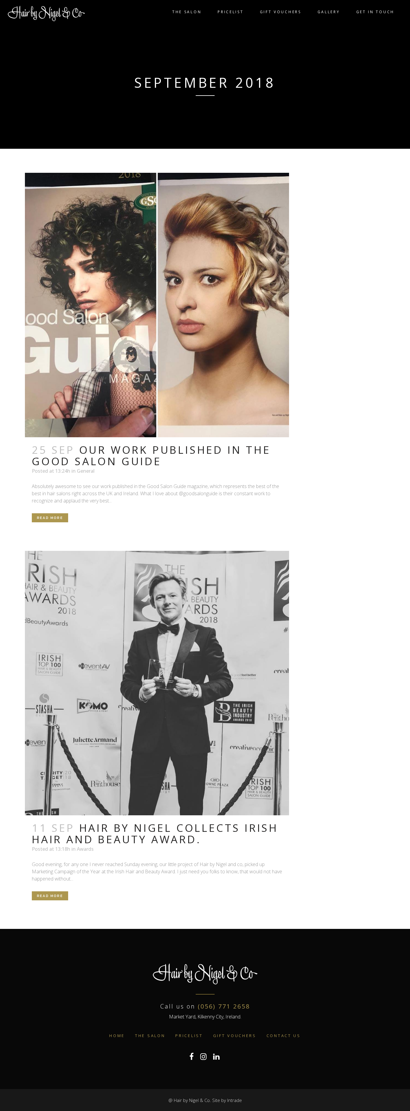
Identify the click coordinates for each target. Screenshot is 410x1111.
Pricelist (189, 1035)
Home (117, 1035)
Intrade (234, 1100)
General (86, 471)
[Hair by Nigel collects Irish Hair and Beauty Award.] (157, 683)
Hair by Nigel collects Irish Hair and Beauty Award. (155, 833)
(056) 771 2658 (224, 1006)
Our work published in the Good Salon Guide (151, 455)
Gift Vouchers (234, 1035)
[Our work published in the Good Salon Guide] (157, 305)
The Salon (150, 1035)
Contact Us (284, 1035)
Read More (50, 517)
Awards (85, 849)
